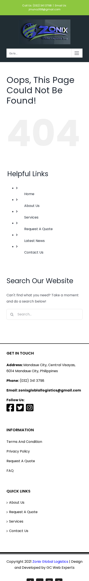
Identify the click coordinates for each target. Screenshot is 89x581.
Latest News (34, 240)
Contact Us (33, 252)
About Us (32, 205)
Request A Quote (38, 228)
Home (29, 193)
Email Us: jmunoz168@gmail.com (48, 7)
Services (31, 217)
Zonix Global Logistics (50, 561)
